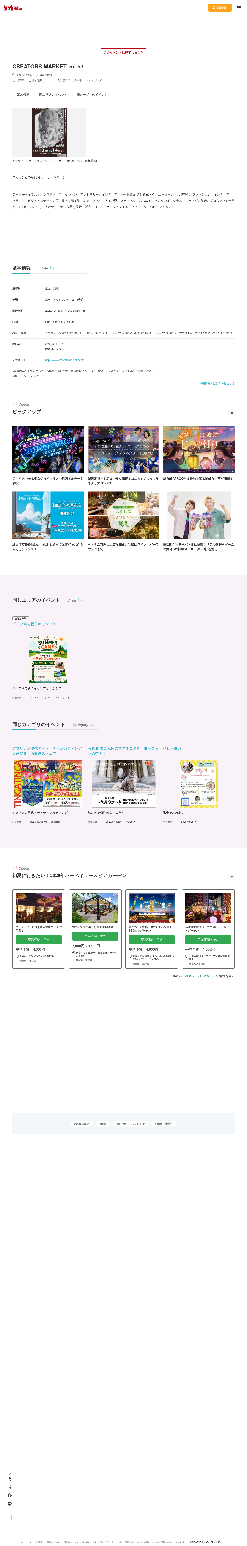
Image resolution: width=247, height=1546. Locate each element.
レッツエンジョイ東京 (31, 1542)
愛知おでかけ (89, 1542)
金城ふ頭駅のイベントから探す (170, 1542)
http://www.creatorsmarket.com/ (64, 360)
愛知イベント (107, 1542)
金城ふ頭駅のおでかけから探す (134, 1542)
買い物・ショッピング (131, 1124)
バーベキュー (188, 976)
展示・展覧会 (164, 1123)
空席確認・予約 (39, 939)
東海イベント (71, 1542)
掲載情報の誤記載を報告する (217, 383)
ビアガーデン (209, 976)
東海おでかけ (54, 1542)
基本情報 (21, 267)
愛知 (103, 1124)
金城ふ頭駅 (82, 1124)
